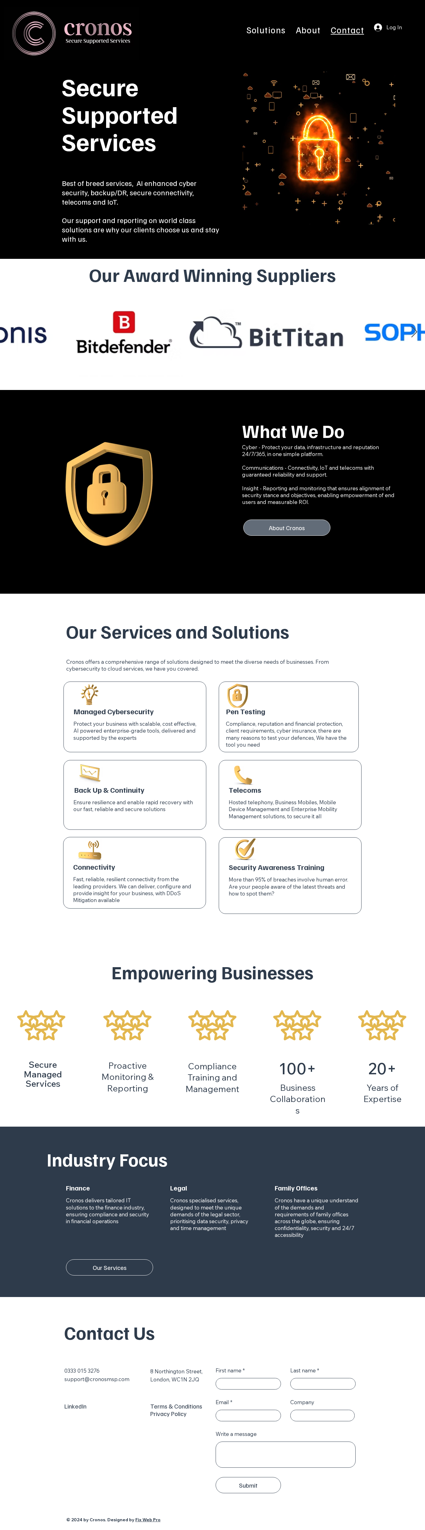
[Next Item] (414, 332)
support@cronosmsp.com (96, 1379)
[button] (266, 30)
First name (228, 1370)
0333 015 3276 (82, 1370)
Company (302, 1402)
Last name (303, 1370)
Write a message (236, 1434)
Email (222, 1402)
